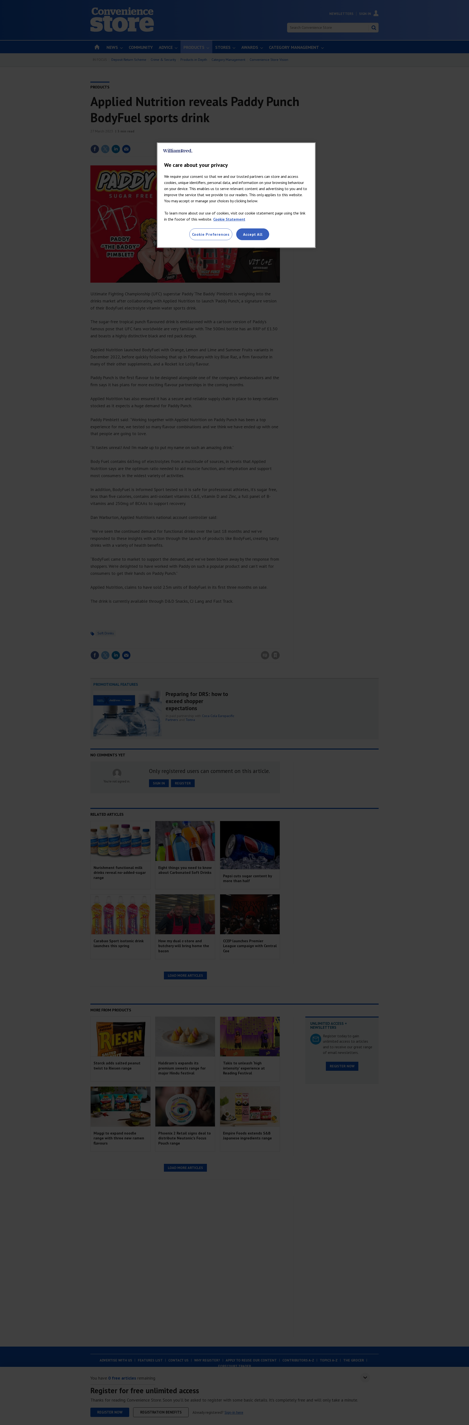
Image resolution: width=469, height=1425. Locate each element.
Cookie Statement (229, 219)
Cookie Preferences (211, 234)
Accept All (253, 234)
